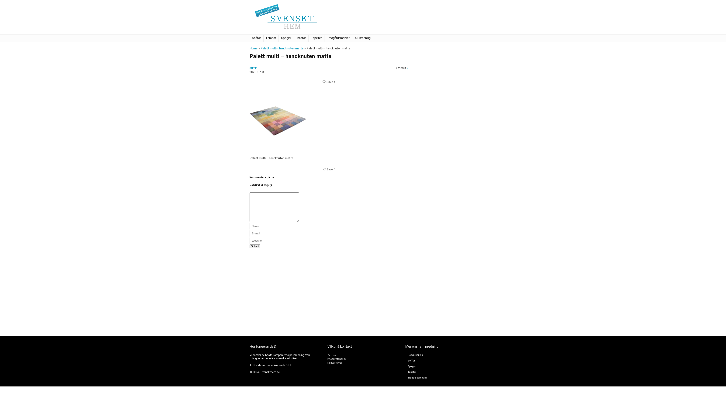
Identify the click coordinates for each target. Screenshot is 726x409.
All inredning (363, 38)
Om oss (331, 355)
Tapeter (316, 38)
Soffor (256, 38)
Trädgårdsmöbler (338, 38)
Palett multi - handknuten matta (282, 48)
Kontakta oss (334, 362)
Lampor (271, 38)
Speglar (286, 38)
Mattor (301, 38)
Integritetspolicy (336, 358)
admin (253, 68)
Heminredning (415, 355)
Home (254, 48)
